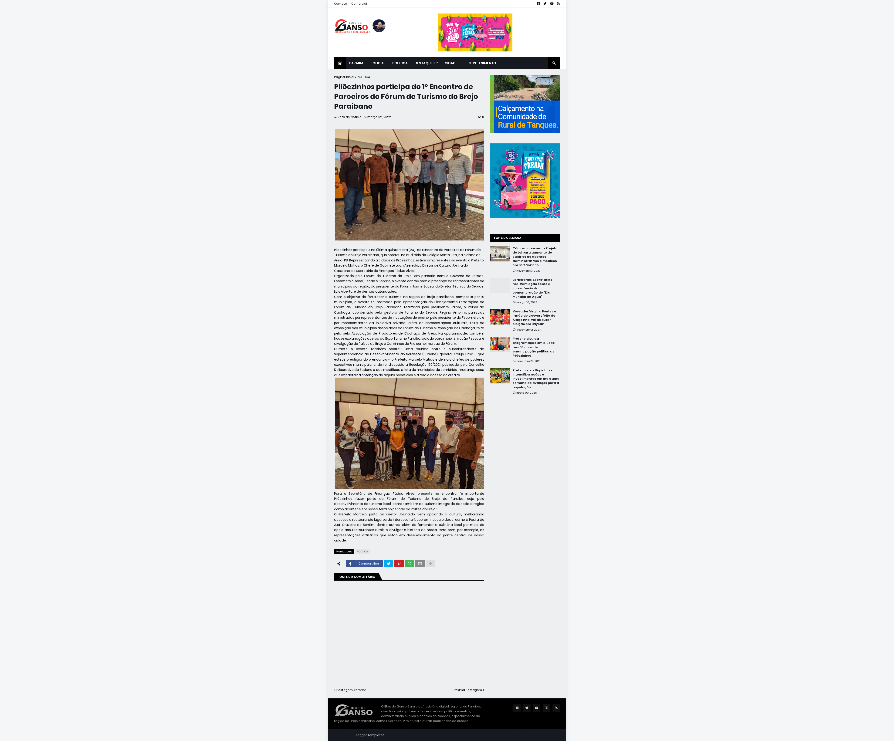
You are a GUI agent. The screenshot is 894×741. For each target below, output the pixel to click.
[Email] (420, 563)
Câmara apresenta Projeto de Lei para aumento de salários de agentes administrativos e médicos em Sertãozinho (535, 256)
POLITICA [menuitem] (400, 63)
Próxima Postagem (467, 690)
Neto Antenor (402, 735)
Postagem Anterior (351, 690)
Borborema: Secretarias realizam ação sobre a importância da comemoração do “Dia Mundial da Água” (532, 288)
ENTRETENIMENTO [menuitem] (481, 63)
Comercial (359, 4)
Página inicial (344, 77)
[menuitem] (340, 63)
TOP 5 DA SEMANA (507, 238)
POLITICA (363, 77)
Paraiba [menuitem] (356, 63)
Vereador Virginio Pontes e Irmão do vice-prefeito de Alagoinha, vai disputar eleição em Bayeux (534, 317)
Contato (340, 4)
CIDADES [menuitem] (452, 63)
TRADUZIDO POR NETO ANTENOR (536, 735)
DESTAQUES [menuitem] (425, 63)
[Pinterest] (399, 563)
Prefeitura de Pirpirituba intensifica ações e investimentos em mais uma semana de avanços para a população (536, 378)
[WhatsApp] (409, 563)
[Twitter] (388, 563)
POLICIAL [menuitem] (377, 63)
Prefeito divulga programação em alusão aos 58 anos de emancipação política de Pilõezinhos (534, 347)
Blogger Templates (369, 735)
